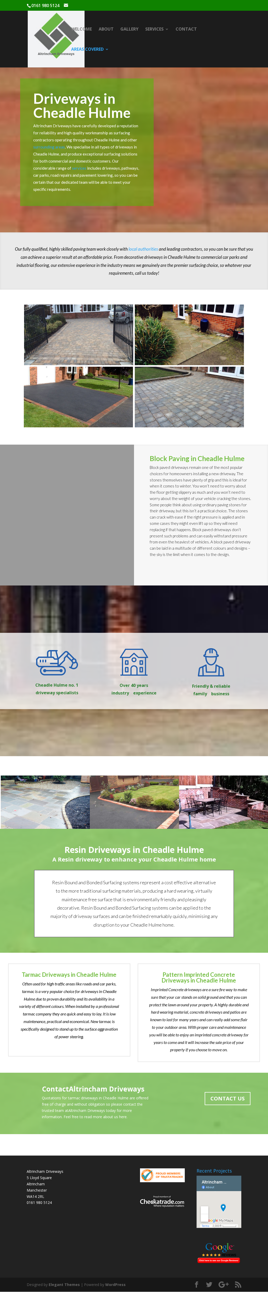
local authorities (143, 249)
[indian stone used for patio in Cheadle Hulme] (189, 335)
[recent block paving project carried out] (78, 335)
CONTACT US (227, 1098)
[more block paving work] (189, 397)
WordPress (115, 1284)
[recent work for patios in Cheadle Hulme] (45, 802)
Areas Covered (87, 49)
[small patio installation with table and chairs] (223, 802)
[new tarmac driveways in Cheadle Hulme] (134, 802)
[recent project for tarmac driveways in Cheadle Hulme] (78, 397)
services (79, 168)
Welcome (81, 29)
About (106, 29)
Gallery (129, 29)
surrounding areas (49, 147)
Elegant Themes (64, 1284)
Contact (186, 29)
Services (154, 29)
